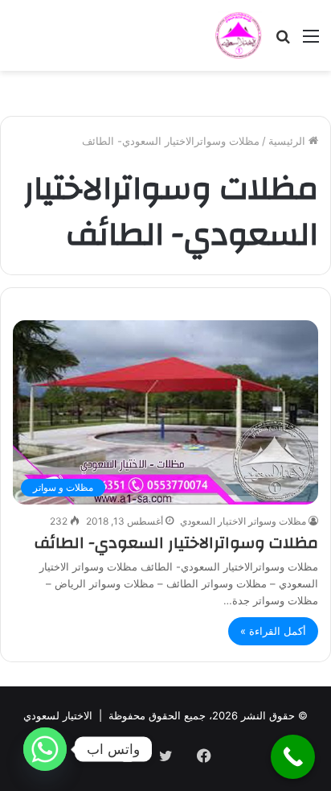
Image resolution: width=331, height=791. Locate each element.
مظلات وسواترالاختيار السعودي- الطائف (176, 543)
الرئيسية (288, 140)
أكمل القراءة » (273, 630)
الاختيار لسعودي (57, 715)
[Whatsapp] (45, 749)
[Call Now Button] (293, 757)
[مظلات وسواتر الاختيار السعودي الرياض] (239, 35)
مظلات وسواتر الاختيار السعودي (243, 521)
